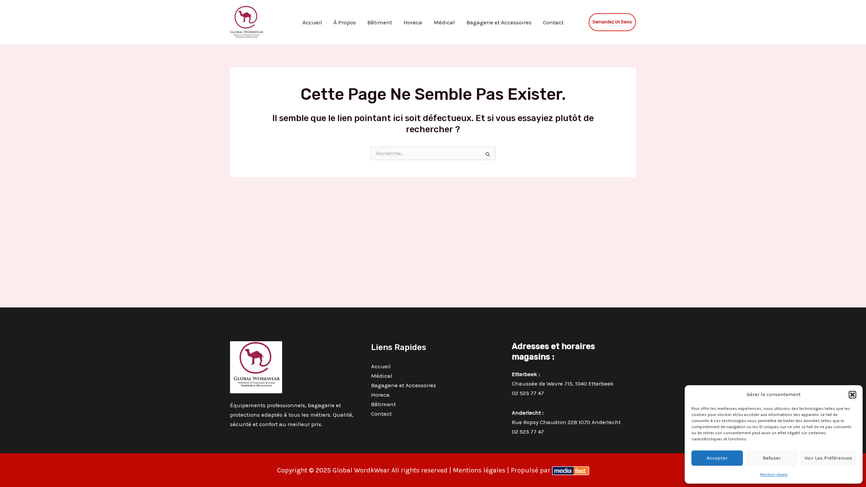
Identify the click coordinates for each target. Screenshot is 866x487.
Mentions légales (479, 470)
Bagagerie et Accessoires (498, 22)
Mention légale (774, 474)
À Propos (345, 22)
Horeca (413, 22)
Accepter (717, 458)
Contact (553, 22)
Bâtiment (379, 22)
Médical (444, 22)
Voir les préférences (828, 458)
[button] (852, 394)
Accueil (312, 22)
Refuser (772, 458)
